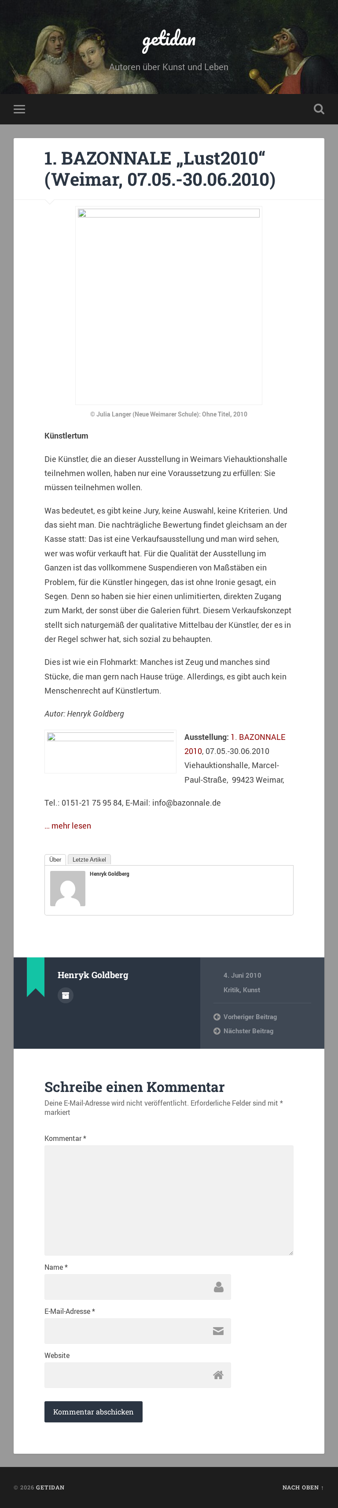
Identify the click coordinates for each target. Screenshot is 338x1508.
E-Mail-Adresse (69, 1311)
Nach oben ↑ (303, 1487)
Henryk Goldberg (109, 873)
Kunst (251, 989)
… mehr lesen (67, 825)
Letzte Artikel (89, 859)
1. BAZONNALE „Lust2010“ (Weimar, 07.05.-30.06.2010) (160, 168)
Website (57, 1355)
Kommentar (65, 1138)
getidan (169, 37)
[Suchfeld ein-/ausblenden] (319, 109)
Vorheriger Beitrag (250, 1016)
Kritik (231, 989)
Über (55, 859)
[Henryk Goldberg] (67, 903)
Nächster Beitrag (248, 1030)
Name (56, 1267)
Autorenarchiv (65, 995)
